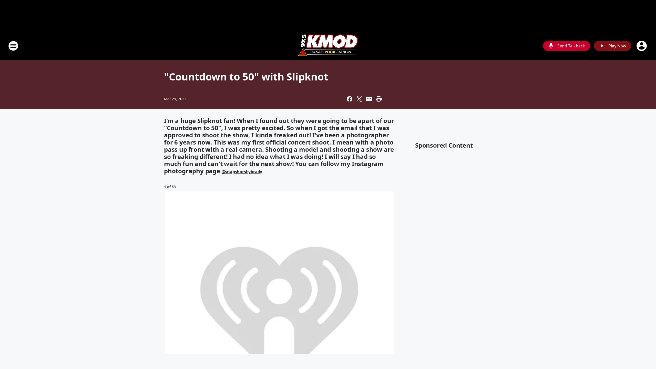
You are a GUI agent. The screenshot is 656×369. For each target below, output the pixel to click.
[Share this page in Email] (369, 98)
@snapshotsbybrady (242, 172)
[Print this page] (378, 98)
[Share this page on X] (359, 98)
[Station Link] (328, 45)
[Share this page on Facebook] (349, 98)
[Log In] (642, 46)
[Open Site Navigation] (13, 46)
